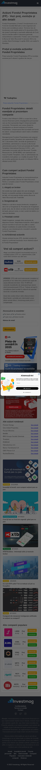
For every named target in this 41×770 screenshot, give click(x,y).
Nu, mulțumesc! (27, 392)
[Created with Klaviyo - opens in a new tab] (20, 396)
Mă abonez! (27, 388)
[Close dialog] (39, 374)
